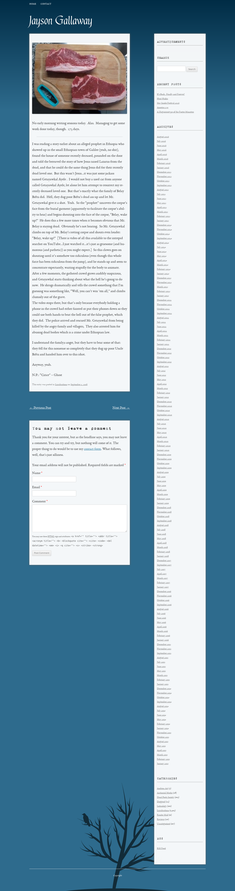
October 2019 (163, 463)
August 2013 (162, 742)
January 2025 (163, 221)
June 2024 (161, 252)
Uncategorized (163, 824)
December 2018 (164, 508)
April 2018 (162, 543)
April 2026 (162, 154)
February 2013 (163, 759)
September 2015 (164, 653)
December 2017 (164, 561)
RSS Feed (161, 848)
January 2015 (163, 684)
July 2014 (161, 711)
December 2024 (164, 225)
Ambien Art (162, 788)
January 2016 (163, 640)
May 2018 (161, 538)
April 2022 (162, 331)
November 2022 (164, 304)
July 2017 (161, 569)
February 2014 (163, 724)
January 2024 (163, 274)
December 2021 (164, 349)
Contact (46, 4)
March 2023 (162, 287)
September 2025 (164, 185)
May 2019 (161, 485)
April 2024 (162, 260)
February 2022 (163, 340)
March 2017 (162, 578)
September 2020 (164, 415)
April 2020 (162, 437)
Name (37, 473)
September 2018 (164, 521)
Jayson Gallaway (60, 20)
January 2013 (163, 764)
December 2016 (164, 591)
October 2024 (163, 234)
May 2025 (161, 203)
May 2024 (161, 256)
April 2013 (161, 750)
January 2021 (163, 397)
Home (32, 4)
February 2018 (163, 552)
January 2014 (163, 728)
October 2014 (163, 697)
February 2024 (163, 269)
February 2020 (164, 446)
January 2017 (163, 587)
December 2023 (164, 278)
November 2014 (164, 693)
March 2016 (162, 631)
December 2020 (164, 402)
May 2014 (161, 719)
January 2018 (163, 556)
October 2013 (163, 737)
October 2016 (163, 600)
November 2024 (164, 229)
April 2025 (162, 207)
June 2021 (161, 375)
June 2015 (161, 666)
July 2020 (161, 424)
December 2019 (164, 455)
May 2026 (161, 150)
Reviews (160, 819)
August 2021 (163, 366)
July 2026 (161, 141)
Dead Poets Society (165, 797)
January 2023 (163, 296)
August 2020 (163, 419)
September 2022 (164, 313)
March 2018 (162, 547)
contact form (92, 449)
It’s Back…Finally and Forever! (171, 94)
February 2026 (163, 163)
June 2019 (161, 481)
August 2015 (162, 658)
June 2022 (161, 327)
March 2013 (162, 755)
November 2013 (164, 733)
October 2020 (163, 410)
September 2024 (164, 238)
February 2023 (163, 291)
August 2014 (163, 706)
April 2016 (162, 627)
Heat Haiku (162, 99)
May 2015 (161, 671)
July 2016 (161, 614)
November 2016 (164, 596)
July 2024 (161, 247)
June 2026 (161, 146)
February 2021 (163, 393)
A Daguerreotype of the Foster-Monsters (175, 112)
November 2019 (164, 459)
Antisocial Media (164, 793)
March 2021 (162, 388)
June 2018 (161, 534)
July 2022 (161, 322)
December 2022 (164, 300)
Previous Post (40, 408)
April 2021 (162, 384)
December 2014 (164, 689)
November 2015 (164, 649)
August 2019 (163, 472)
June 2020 (162, 428)
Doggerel (161, 802)
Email (37, 487)
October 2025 (163, 181)
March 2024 (162, 265)
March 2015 (162, 675)
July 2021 (161, 371)
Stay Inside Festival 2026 (168, 103)
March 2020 (162, 441)
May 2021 (161, 380)
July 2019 (161, 477)
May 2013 (161, 746)
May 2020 (162, 433)
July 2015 (161, 662)
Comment (40, 501)
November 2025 (164, 176)
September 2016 (164, 605)
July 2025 (161, 194)
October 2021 (163, 357)
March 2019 (162, 494)
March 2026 (162, 159)
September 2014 (164, 702)
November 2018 (164, 512)
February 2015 (163, 680)
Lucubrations (61, 385)
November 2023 (164, 282)
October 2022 (163, 309)
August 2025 (163, 190)
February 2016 (163, 636)
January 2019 (163, 503)
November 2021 (164, 353)
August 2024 (163, 243)
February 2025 (163, 216)
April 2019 (162, 490)
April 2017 (162, 574)
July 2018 (161, 530)
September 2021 (164, 362)
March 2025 (162, 212)
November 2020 (164, 406)
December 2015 (164, 644)
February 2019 (163, 499)
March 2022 (162, 335)
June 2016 (161, 618)
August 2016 (163, 609)
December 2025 (164, 172)
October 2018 (163, 516)
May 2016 (161, 622)
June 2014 (161, 715)
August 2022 (163, 318)
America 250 (162, 108)
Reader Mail (162, 815)
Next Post (121, 408)
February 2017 (163, 583)
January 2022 (163, 344)
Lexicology (162, 806)
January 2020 (163, 450)
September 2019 (164, 468)
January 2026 (163, 168)
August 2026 (163, 137)
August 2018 (163, 525)
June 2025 (161, 199)
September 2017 (164, 565)
